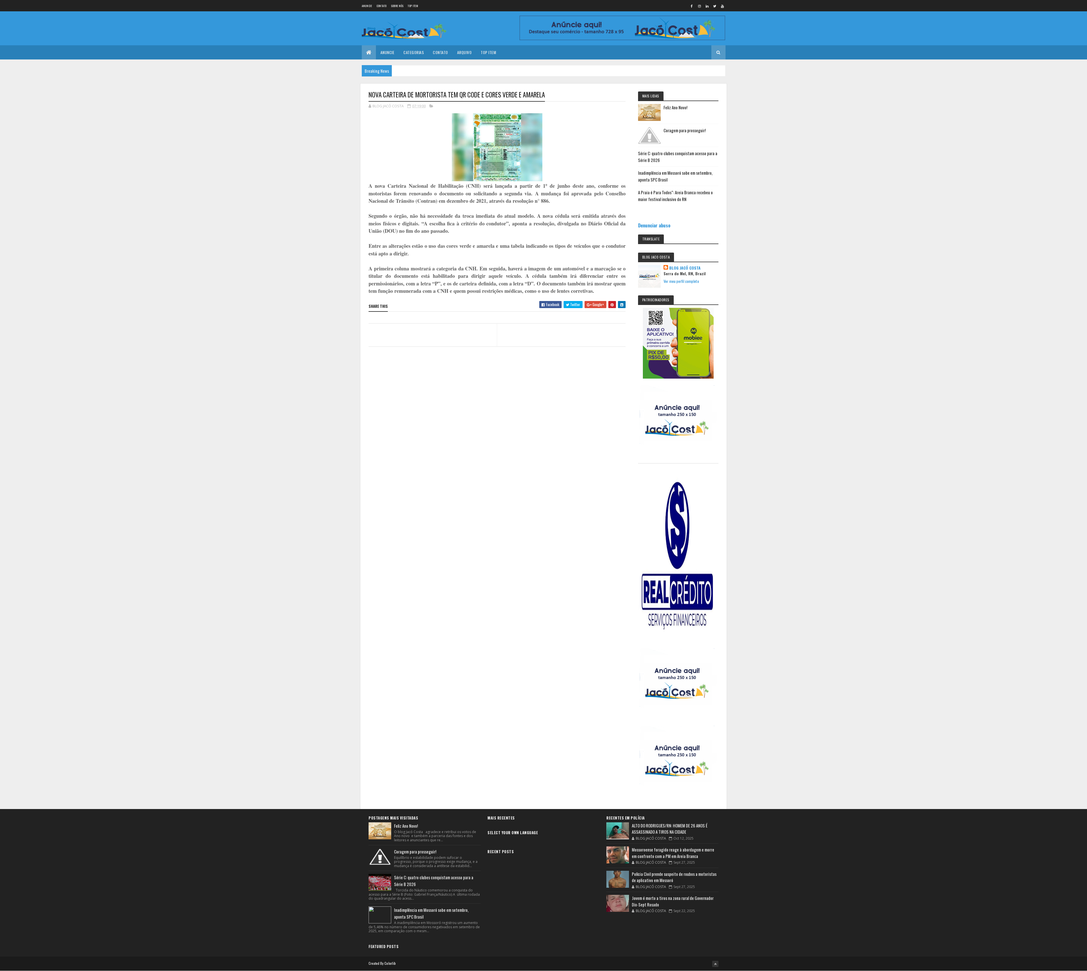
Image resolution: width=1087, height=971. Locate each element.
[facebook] (692, 6)
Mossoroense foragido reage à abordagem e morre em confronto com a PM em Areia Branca (673, 852)
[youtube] (722, 6)
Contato (381, 6)
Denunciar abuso (654, 225)
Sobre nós (397, 6)
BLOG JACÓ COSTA (685, 268)
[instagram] (699, 6)
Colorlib (390, 963)
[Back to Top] (715, 964)
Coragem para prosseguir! (685, 130)
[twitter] (715, 6)
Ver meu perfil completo (681, 281)
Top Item (413, 6)
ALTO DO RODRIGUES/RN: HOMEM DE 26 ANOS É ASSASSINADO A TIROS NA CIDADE (669, 828)
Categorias (413, 52)
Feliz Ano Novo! (675, 107)
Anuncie (367, 6)
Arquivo (464, 52)
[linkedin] (707, 6)
